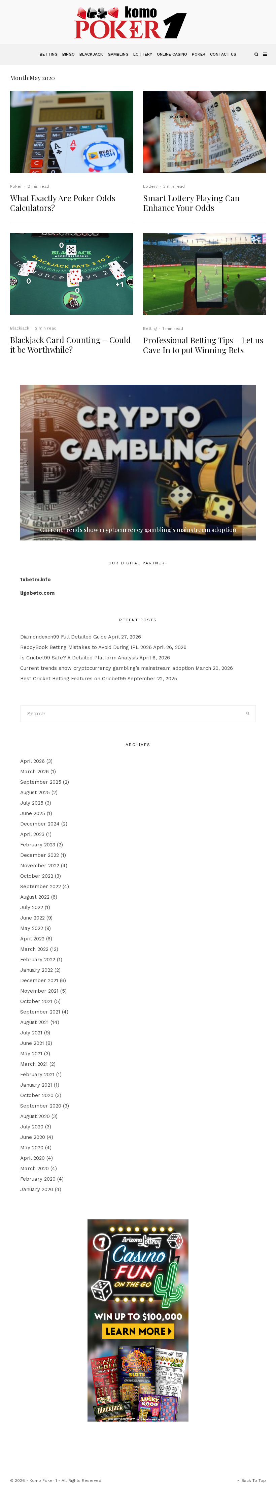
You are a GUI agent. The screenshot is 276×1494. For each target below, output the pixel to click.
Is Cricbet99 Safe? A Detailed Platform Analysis (79, 658)
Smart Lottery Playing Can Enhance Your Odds (191, 203)
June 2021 (32, 1043)
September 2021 (40, 1012)
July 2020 (31, 1127)
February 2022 (37, 960)
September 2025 (40, 782)
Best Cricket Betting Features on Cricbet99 (73, 679)
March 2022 (34, 949)
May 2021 (31, 1054)
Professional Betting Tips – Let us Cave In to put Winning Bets (203, 345)
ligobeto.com (37, 593)
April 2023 (32, 834)
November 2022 (39, 866)
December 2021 (39, 980)
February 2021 (37, 1074)
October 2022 (36, 876)
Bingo (68, 54)
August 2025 (35, 792)
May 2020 (31, 1148)
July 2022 (31, 907)
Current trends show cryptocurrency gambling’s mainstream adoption (107, 668)
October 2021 (36, 1001)
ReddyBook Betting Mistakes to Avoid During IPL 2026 (86, 647)
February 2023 (37, 845)
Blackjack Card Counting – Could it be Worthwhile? (70, 344)
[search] (247, 714)
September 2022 (40, 886)
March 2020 (34, 1168)
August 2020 (35, 1116)
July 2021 (31, 1033)
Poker (198, 54)
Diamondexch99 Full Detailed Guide (63, 637)
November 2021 (39, 991)
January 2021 (36, 1085)
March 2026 (34, 772)
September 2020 (40, 1106)
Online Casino (172, 54)
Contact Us (223, 54)
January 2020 (36, 1189)
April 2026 (32, 761)
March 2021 (34, 1064)
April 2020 (32, 1158)
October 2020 (37, 1095)
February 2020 (38, 1179)
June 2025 (32, 813)
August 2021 (34, 1022)
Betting (49, 54)
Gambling (118, 54)
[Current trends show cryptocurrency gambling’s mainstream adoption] (138, 462)
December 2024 (40, 824)
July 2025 (31, 803)
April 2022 (32, 939)
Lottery (142, 54)
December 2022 (39, 855)
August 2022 (34, 897)
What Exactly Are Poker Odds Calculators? (62, 203)
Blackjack (91, 54)
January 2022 (36, 970)
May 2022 (31, 928)
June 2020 (32, 1137)
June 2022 (32, 918)
